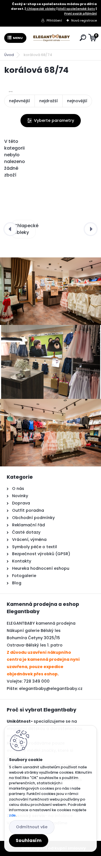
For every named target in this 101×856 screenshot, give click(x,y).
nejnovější (77, 101)
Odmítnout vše (31, 827)
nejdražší (48, 101)
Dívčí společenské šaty (76, 8)
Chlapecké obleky (41, 8)
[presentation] (10, 229)
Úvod (9, 54)
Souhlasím (29, 840)
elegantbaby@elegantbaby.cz (50, 688)
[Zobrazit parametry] (50, 120)
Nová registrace (84, 20)
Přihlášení (54, 20)
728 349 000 (37, 681)
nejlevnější (19, 101)
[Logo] (51, 38)
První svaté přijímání (80, 13)
